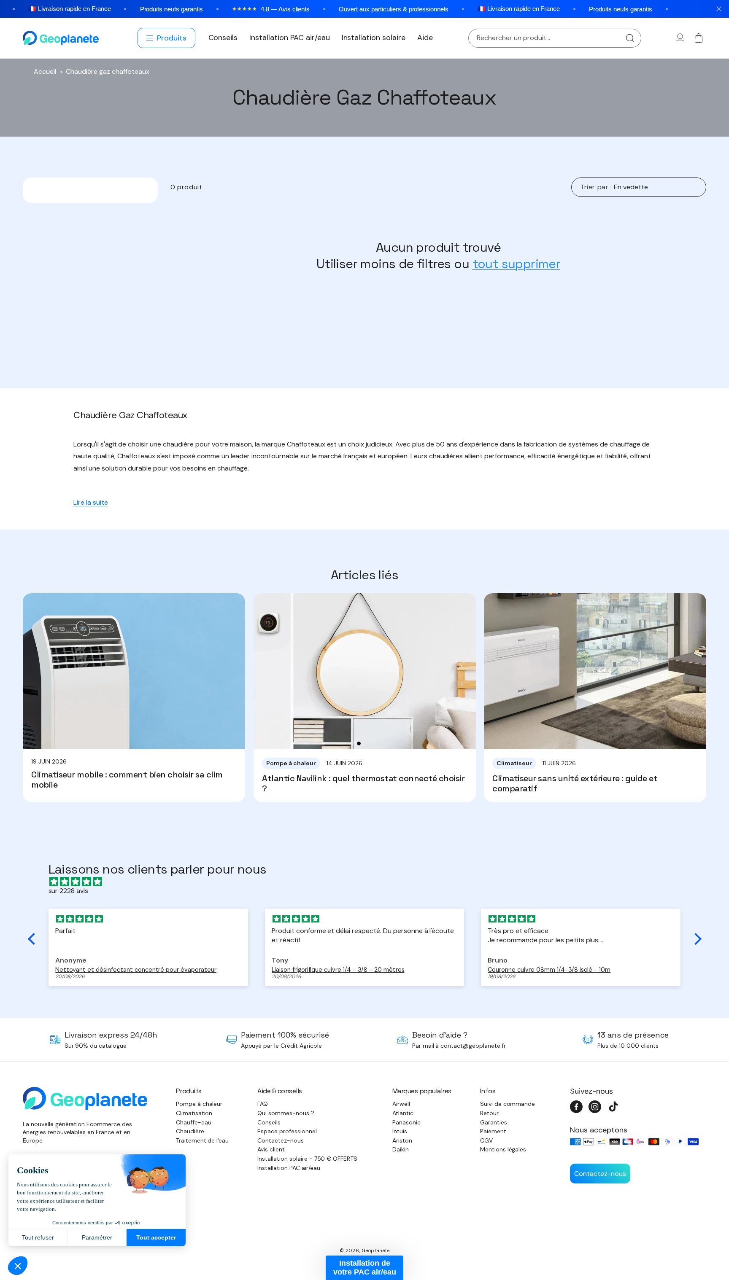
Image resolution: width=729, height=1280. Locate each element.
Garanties (493, 1122)
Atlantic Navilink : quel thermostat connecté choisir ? (363, 783)
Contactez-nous (280, 1140)
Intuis (399, 1131)
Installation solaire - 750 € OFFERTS (307, 1158)
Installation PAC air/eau (288, 1168)
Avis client (271, 1149)
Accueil (45, 71)
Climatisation (194, 1113)
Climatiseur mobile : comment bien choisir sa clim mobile (127, 779)
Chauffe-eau (193, 1122)
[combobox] (554, 38)
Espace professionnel (286, 1131)
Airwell (401, 1104)
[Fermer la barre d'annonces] (719, 9)
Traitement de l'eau (202, 1140)
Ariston (402, 1140)
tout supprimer (516, 263)
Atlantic (402, 1113)
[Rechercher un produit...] (629, 38)
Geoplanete (375, 1250)
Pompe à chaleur (199, 1104)
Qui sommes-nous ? (285, 1113)
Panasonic (406, 1122)
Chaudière (190, 1131)
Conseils (269, 1122)
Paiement (493, 1131)
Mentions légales (503, 1149)
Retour (489, 1113)
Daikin (400, 1149)
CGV (486, 1140)
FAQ (262, 1104)
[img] (369, 881)
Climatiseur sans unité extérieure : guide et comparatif (574, 783)
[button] (167, 38)
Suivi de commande (507, 1104)
